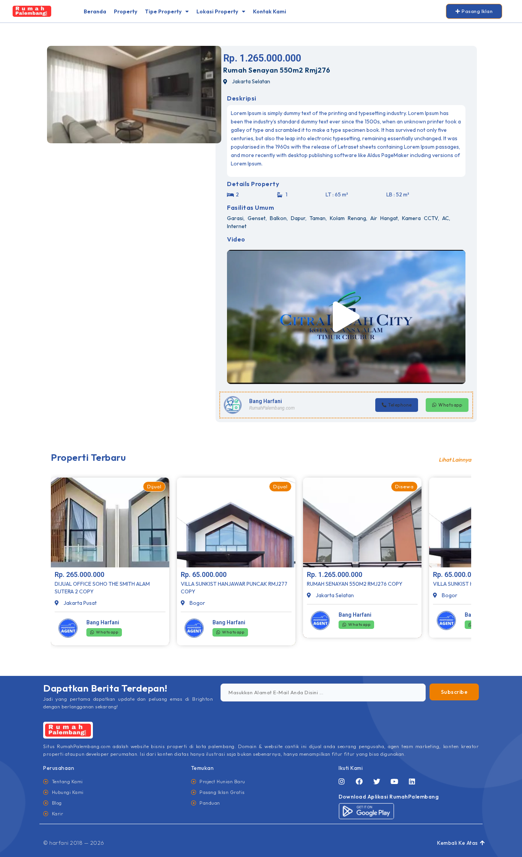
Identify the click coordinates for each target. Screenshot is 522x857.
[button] (346, 316)
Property (125, 11)
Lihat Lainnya (455, 459)
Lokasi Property (217, 11)
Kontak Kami (269, 11)
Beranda (95, 11)
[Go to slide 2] (128, 143)
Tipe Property (163, 11)
